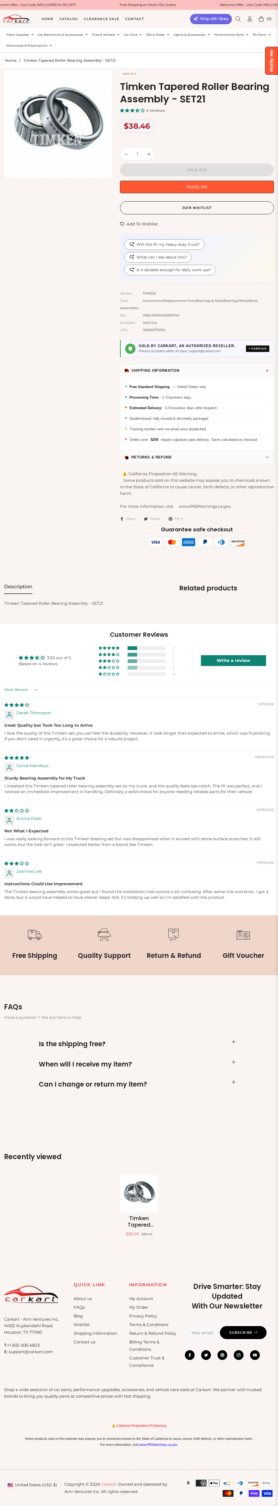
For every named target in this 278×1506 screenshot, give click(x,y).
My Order (138, 1307)
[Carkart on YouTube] (255, 1355)
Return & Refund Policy (152, 1333)
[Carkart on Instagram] (239, 1355)
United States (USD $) (36, 1484)
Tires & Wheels (103, 35)
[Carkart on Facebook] (190, 1355)
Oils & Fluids (155, 35)
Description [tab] (18, 587)
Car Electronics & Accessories (60, 35)
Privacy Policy (143, 1315)
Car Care (130, 35)
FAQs (79, 1307)
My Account (141, 1298)
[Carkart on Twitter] (206, 1355)
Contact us (84, 1342)
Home (11, 60)
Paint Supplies (18, 35)
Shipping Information (95, 1333)
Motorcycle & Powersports (27, 45)
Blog (78, 1315)
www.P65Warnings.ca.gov (158, 1445)
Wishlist (82, 1324)
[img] (16, 704)
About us (83, 1298)
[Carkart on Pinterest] (222, 1355)
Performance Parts (229, 35)
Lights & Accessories (189, 35)
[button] (238, 19)
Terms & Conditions (148, 1324)
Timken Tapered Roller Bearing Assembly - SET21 (139, 1221)
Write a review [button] (233, 660)
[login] (249, 19)
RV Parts (259, 35)
